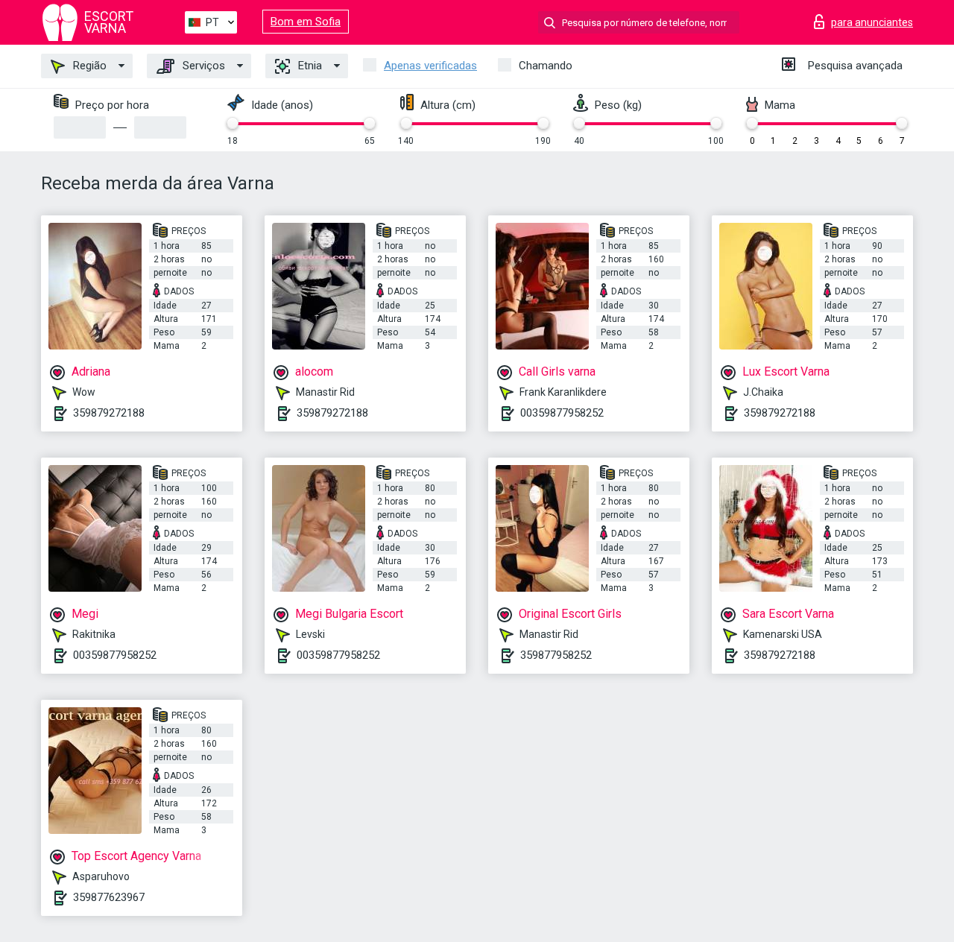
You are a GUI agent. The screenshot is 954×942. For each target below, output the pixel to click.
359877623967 (109, 897)
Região (88, 65)
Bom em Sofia (306, 21)
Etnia (308, 65)
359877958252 (556, 655)
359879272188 (109, 413)
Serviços (202, 65)
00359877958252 (562, 413)
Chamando (545, 65)
